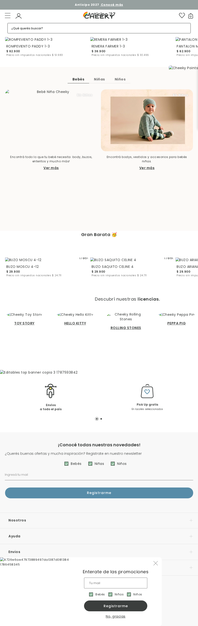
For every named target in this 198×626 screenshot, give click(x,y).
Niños (137, 594)
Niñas (119, 594)
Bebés (100, 594)
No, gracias (116, 616)
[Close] (189, 8)
